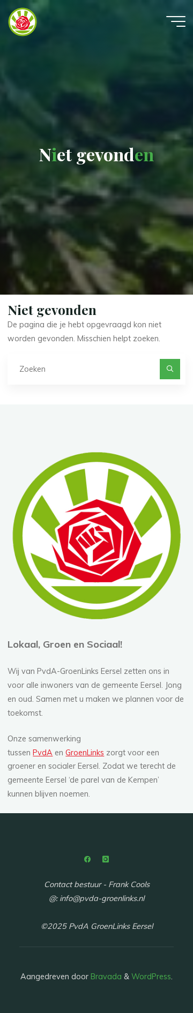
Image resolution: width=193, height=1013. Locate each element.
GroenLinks (84, 752)
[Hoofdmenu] (175, 21)
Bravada (105, 976)
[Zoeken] (170, 369)
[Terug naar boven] (151, 971)
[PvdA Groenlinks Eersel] (23, 21)
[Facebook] (87, 859)
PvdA (43, 752)
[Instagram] (105, 859)
